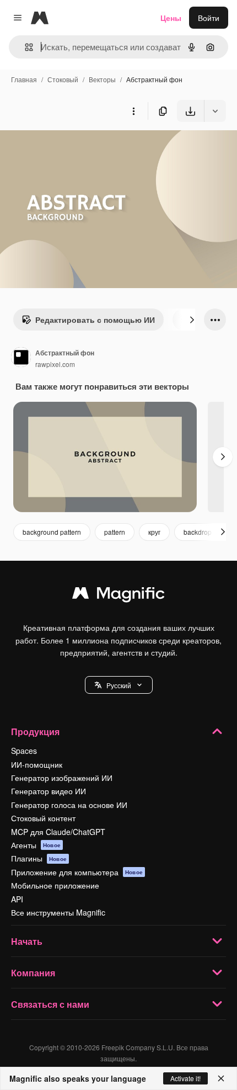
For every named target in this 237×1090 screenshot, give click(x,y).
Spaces (24, 750)
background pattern (52, 531)
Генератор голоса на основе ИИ (69, 804)
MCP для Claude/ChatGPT (58, 831)
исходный (74, 147)
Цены (170, 17)
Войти (208, 17)
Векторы (102, 79)
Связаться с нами (50, 1004)
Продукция (35, 731)
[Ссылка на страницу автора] (21, 358)
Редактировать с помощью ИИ (95, 319)
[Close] (221, 1078)
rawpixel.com (55, 364)
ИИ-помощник (36, 764)
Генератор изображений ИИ (61, 777)
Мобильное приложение (55, 885)
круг (154, 531)
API (17, 899)
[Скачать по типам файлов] (215, 111)
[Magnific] (118, 595)
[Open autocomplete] (24, 47)
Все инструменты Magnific (58, 912)
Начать (26, 941)
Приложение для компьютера (77, 872)
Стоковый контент (43, 817)
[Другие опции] (133, 111)
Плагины (39, 858)
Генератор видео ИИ (48, 790)
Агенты (36, 844)
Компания (33, 972)
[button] (119, 685)
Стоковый (62, 79)
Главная (24, 79)
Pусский (118, 685)
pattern (114, 531)
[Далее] (192, 320)
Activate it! (185, 1078)
